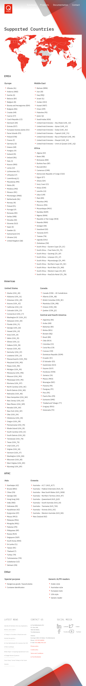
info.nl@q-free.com (40, 642)
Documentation (60, 4)
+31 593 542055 (39, 640)
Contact (76, 4)
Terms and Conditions (37, 653)
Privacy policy (34, 646)
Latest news (11, 619)
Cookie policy (34, 649)
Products (44, 4)
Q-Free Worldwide (36, 657)
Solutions (31, 4)
